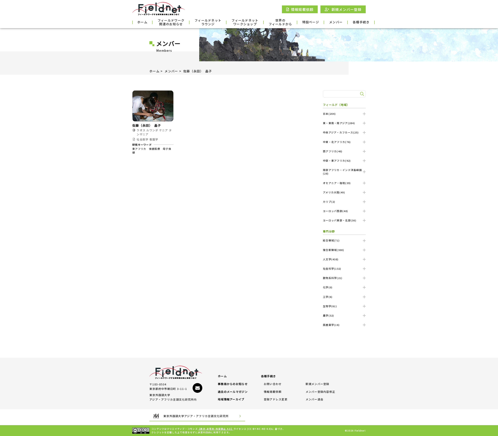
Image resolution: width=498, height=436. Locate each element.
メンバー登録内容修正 (320, 392)
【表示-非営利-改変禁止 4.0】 (215, 428)
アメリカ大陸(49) (334, 192)
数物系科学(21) (333, 278)
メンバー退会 (315, 399)
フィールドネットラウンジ (208, 22)
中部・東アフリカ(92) (337, 160)
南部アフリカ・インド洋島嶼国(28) (342, 171)
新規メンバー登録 (317, 384)
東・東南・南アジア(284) (339, 123)
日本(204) (329, 114)
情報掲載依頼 (273, 392)
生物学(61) (330, 306)
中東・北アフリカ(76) (337, 142)
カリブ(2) (329, 202)
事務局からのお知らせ (233, 384)
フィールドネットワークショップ (244, 22)
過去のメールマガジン (233, 392)
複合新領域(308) (333, 250)
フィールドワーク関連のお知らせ (171, 22)
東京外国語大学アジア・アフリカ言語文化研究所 (196, 416)
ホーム (142, 22)
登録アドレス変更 (276, 399)
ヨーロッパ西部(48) (335, 211)
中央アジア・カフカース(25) (341, 132)
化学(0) (327, 287)
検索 (361, 94)
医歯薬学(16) (331, 325)
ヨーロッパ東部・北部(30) (339, 220)
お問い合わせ (273, 384)
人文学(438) (330, 259)
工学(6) (327, 297)
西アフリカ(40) (333, 151)
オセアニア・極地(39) (337, 183)
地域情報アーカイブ (231, 399)
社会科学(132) (332, 268)
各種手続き (361, 22)
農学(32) (328, 315)
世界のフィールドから (280, 22)
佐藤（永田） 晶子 (197, 71)
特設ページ (310, 22)
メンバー (336, 22)
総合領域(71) (331, 240)
